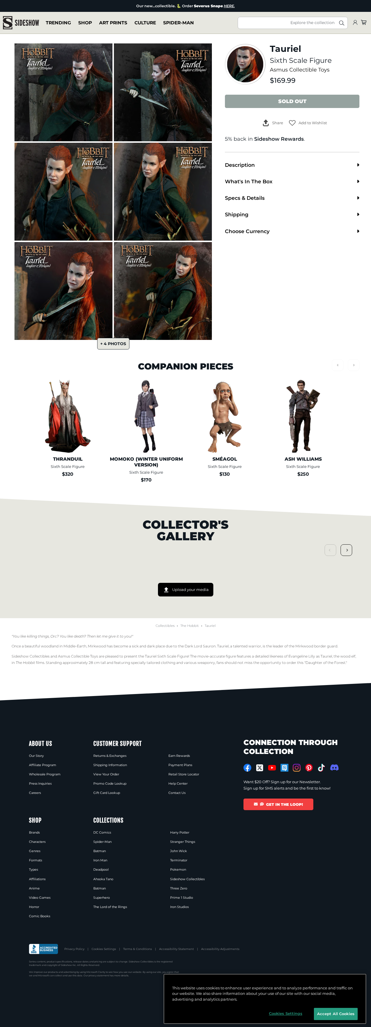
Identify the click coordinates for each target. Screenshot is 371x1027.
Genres (34, 851)
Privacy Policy (74, 949)
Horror (34, 907)
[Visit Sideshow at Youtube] (272, 768)
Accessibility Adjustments (220, 949)
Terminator (178, 860)
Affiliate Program (42, 765)
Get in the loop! (284, 804)
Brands (34, 832)
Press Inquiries (40, 783)
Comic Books (39, 916)
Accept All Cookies (335, 1013)
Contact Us (177, 793)
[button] (308, 123)
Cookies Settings (104, 949)
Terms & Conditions (137, 949)
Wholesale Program (45, 774)
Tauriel (210, 626)
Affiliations (37, 879)
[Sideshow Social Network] (284, 768)
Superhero (101, 898)
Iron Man (100, 860)
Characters (37, 842)
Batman (99, 851)
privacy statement (98, 975)
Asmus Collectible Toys (300, 70)
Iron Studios (179, 907)
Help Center (178, 783)
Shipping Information (110, 765)
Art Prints (113, 22)
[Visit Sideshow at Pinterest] (309, 768)
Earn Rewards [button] (179, 756)
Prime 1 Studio (181, 898)
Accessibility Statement (176, 949)
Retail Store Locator (183, 774)
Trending (58, 22)
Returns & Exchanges (109, 756)
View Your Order (106, 774)
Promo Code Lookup (109, 783)
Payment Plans (180, 765)
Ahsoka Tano (103, 879)
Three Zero (178, 888)
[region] (264, 999)
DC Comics (102, 832)
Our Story (36, 756)
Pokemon (178, 869)
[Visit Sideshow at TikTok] (321, 768)
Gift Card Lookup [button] (106, 793)
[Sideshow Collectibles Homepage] (21, 23)
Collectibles (165, 626)
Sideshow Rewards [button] (279, 139)
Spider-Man (178, 22)
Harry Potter (179, 832)
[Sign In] (355, 23)
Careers (35, 793)
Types (33, 869)
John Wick (178, 851)
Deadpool (101, 869)
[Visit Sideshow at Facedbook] (247, 768)
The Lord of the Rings (110, 907)
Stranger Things (182, 842)
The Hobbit (189, 626)
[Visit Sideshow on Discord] (334, 767)
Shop (85, 22)
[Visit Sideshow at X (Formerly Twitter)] (260, 768)
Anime (34, 888)
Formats (35, 860)
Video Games (39, 898)
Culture (145, 22)
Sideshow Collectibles (187, 879)
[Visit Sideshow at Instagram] (297, 768)
